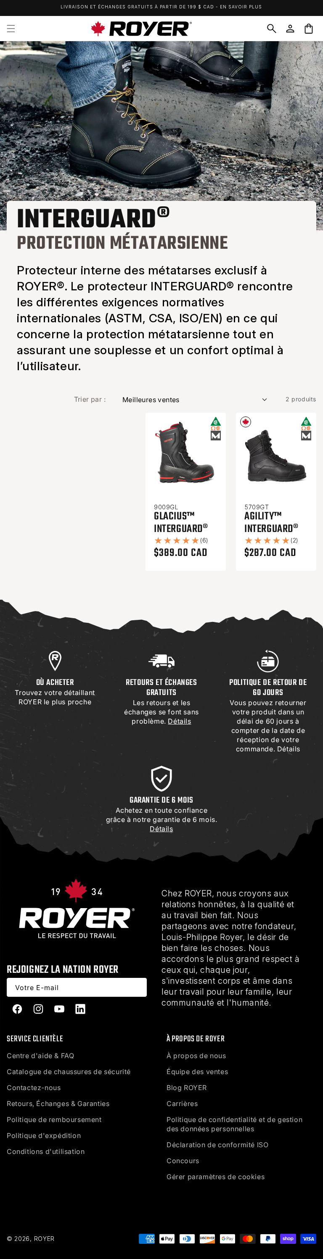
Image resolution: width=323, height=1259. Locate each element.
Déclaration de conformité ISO (217, 1144)
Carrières (182, 1103)
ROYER (44, 1238)
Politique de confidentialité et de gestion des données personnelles (234, 1124)
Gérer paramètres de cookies (216, 1176)
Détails (288, 749)
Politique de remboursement (54, 1119)
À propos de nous (196, 1055)
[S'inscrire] (137, 987)
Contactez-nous (34, 1087)
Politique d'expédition (44, 1135)
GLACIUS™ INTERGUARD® (181, 522)
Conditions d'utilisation (46, 1151)
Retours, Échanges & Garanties (58, 1103)
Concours (183, 1160)
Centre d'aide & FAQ (40, 1055)
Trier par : (90, 399)
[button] (11, 28)
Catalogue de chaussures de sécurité (69, 1071)
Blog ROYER (187, 1087)
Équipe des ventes (197, 1071)
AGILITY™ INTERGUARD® (271, 522)
